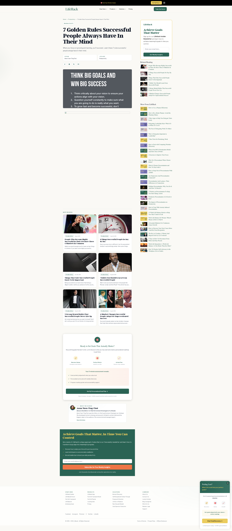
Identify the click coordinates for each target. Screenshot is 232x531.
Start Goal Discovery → (214, 521)
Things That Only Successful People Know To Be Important (80, 279)
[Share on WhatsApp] (124, 114)
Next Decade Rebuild (118, 504)
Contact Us (145, 496)
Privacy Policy (151, 521)
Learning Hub (91, 501)
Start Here (103, 9)
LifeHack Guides (69, 494)
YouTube (90, 514)
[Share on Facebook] (65, 64)
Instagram (75, 514)
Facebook (68, 514)
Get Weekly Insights (156, 54)
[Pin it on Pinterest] (69, 64)
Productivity (71, 19)
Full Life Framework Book (94, 496)
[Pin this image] (117, 114)
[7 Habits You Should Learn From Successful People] (115, 262)
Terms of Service (141, 521)
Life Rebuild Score (70, 496)
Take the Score (160, 9)
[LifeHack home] (71, 9)
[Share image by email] (127, 114)
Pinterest (81, 514)
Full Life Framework (70, 499)
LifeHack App (91, 494)
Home (64, 19)
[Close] (164, 3)
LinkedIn (96, 514)
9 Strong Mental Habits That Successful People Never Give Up (78, 315)
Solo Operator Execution (119, 506)
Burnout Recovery (117, 494)
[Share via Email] (78, 64)
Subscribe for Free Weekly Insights (97, 467)
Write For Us (145, 504)
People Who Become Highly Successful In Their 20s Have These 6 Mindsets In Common (79, 241)
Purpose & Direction (118, 499)
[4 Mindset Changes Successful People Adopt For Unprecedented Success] (115, 298)
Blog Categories (146, 501)
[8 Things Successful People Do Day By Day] (115, 224)
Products (112, 9)
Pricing (130, 9)
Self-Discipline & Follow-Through (121, 496)
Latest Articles (146, 499)
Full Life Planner (91, 499)
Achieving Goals (69, 504)
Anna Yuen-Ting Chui (71, 58)
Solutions (121, 9)
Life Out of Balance (118, 501)
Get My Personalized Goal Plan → (97, 391)
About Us (145, 494)
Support (144, 509)
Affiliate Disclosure (162, 521)
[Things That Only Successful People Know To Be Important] (79, 262)
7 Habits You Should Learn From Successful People (113, 279)
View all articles (81, 420)
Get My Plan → (156, 3)
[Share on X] (74, 64)
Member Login (146, 506)
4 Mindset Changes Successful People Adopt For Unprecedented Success (114, 316)
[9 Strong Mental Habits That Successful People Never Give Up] (79, 298)
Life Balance (68, 501)
